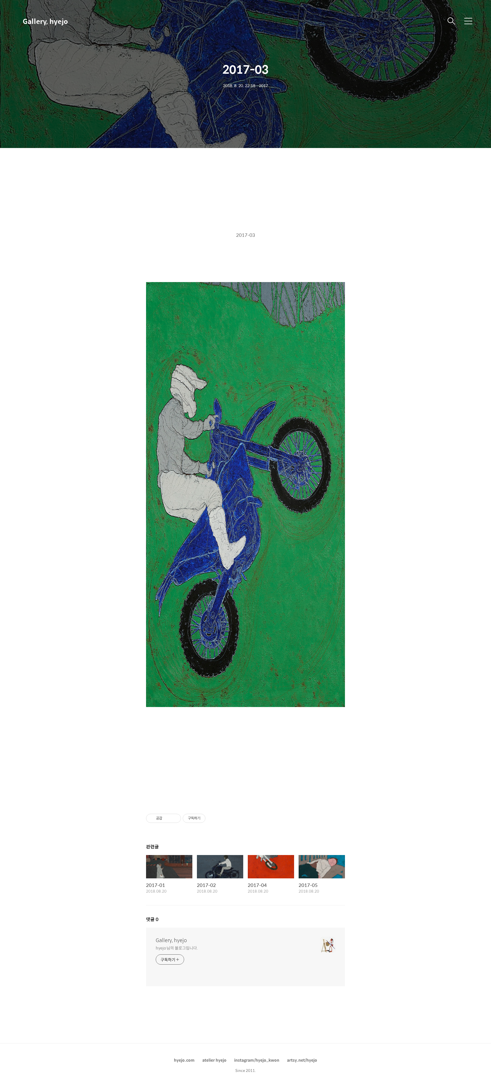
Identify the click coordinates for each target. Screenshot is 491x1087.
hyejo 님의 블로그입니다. (177, 948)
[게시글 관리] (174, 818)
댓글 (152, 919)
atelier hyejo (214, 1060)
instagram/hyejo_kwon (256, 1060)
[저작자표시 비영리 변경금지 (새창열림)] (213, 818)
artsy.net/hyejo (302, 1060)
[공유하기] (167, 818)
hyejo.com (184, 1060)
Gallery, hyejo (45, 21)
